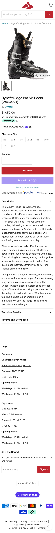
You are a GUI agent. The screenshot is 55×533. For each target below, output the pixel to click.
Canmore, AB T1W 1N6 (13, 371)
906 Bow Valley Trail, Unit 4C (16, 365)
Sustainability (11, 521)
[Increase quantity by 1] (28, 161)
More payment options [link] (27, 187)
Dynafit (9, 106)
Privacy (24, 521)
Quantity (6, 154)
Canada (26, 483)
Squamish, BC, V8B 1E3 (13, 420)
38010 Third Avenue (12, 414)
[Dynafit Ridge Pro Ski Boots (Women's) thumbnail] (6, 86)
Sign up (44, 469)
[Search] (49, 14)
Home (5, 23)
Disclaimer (19, 524)
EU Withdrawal (34, 524)
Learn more (47, 193)
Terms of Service (39, 521)
